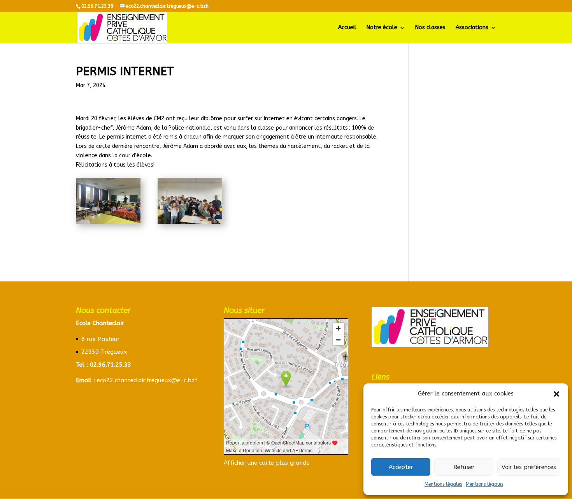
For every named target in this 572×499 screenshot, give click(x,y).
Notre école (382, 28)
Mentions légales (443, 484)
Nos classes (430, 28)
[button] (556, 394)
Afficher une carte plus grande (267, 462)
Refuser (464, 467)
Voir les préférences (529, 467)
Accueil (347, 28)
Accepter (401, 467)
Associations (472, 28)
